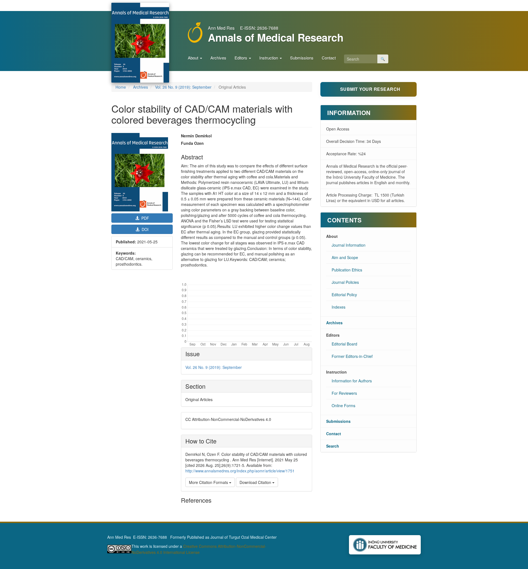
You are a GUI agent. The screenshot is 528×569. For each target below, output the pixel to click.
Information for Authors (352, 380)
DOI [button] (144, 229)
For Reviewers (344, 393)
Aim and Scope (345, 257)
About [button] (193, 58)
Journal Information (348, 245)
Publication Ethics (347, 270)
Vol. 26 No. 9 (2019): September (183, 87)
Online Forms (343, 405)
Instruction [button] (269, 58)
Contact (329, 58)
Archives (218, 58)
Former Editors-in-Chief (352, 356)
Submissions (302, 58)
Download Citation (256, 482)
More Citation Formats (209, 482)
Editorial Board (344, 344)
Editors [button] (241, 58)
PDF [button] (144, 218)
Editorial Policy (344, 294)
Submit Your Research (370, 89)
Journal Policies (345, 282)
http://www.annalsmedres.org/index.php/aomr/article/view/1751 (240, 470)
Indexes (338, 307)
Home (121, 87)
